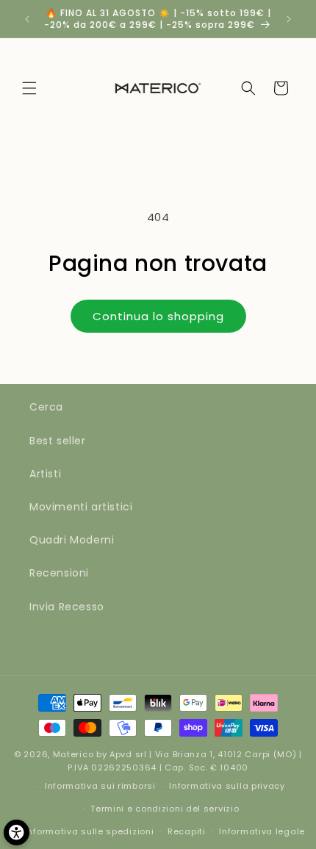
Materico (73, 754)
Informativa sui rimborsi (100, 786)
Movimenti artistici (80, 506)
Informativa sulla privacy (227, 786)
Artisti (45, 473)
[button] (29, 88)
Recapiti (187, 831)
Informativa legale (262, 831)
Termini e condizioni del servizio (164, 808)
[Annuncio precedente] (27, 19)
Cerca (46, 407)
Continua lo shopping (158, 316)
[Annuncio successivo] (289, 19)
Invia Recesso (66, 606)
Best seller (57, 440)
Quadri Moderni (71, 539)
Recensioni (59, 573)
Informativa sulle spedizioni (89, 831)
